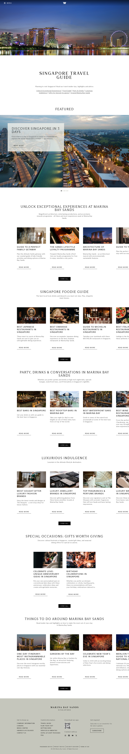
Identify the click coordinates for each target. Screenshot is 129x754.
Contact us (21, 733)
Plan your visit (47, 725)
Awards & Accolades (25, 730)
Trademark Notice (46, 746)
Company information (26, 723)
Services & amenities (49, 730)
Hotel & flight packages (50, 733)
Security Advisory (72, 746)
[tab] (61, 190)
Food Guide (67, 91)
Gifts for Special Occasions (59, 93)
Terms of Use (84, 746)
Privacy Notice (59, 746)
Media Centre (22, 728)
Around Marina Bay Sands (80, 93)
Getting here (46, 728)
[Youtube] (73, 736)
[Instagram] (65, 736)
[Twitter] (76, 736)
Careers (20, 725)
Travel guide (46, 723)
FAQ (42, 735)
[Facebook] (69, 736)
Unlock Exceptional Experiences (48, 91)
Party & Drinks (78, 91)
